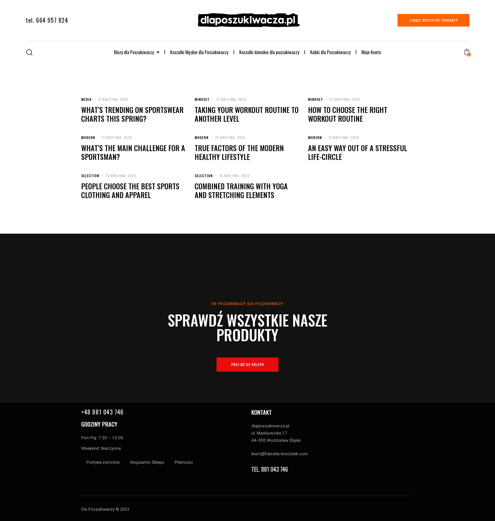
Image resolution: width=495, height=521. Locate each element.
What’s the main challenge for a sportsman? (133, 152)
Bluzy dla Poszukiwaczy (134, 52)
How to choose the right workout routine (347, 114)
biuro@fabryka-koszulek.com (279, 453)
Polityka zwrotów (103, 462)
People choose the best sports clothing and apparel (130, 190)
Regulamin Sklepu (147, 462)
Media (86, 99)
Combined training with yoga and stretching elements (241, 190)
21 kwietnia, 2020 (113, 99)
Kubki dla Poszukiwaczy (330, 52)
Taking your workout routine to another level (247, 114)
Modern (88, 137)
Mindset (202, 99)
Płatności (184, 462)
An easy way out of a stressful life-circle (357, 152)
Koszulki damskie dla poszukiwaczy (269, 52)
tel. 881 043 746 (269, 469)
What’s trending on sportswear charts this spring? (132, 114)
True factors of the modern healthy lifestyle (239, 152)
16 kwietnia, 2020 (234, 175)
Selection (90, 175)
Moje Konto (371, 52)
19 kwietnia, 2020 (121, 175)
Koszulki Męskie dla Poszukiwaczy (199, 52)
